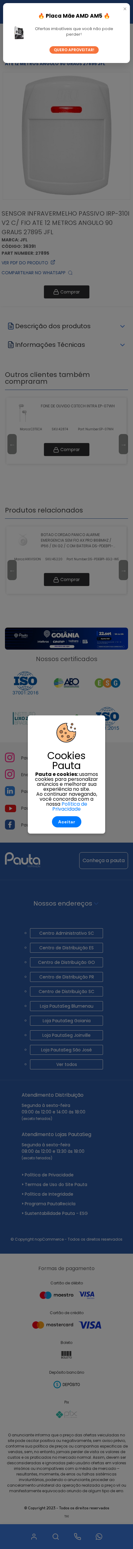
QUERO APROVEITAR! (74, 49)
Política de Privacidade (69, 806)
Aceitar (66, 821)
